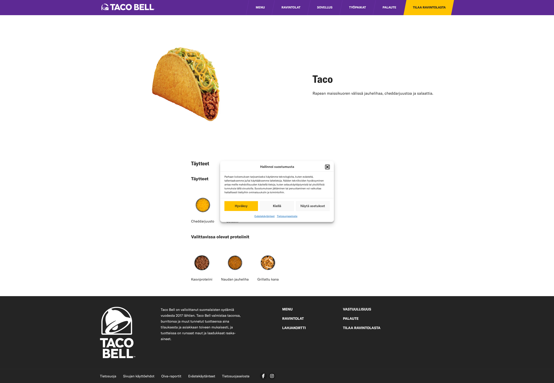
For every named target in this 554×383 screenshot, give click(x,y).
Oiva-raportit (171, 376)
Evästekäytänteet (264, 216)
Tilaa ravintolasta (429, 7)
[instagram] (272, 376)
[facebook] (263, 376)
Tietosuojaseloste (287, 216)
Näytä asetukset (312, 206)
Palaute (389, 7)
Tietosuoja (108, 376)
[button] (327, 167)
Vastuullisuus (357, 309)
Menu (260, 7)
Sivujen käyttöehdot (138, 376)
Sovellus (324, 7)
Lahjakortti (294, 328)
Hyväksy (241, 206)
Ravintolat (291, 7)
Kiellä (277, 206)
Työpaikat (357, 7)
